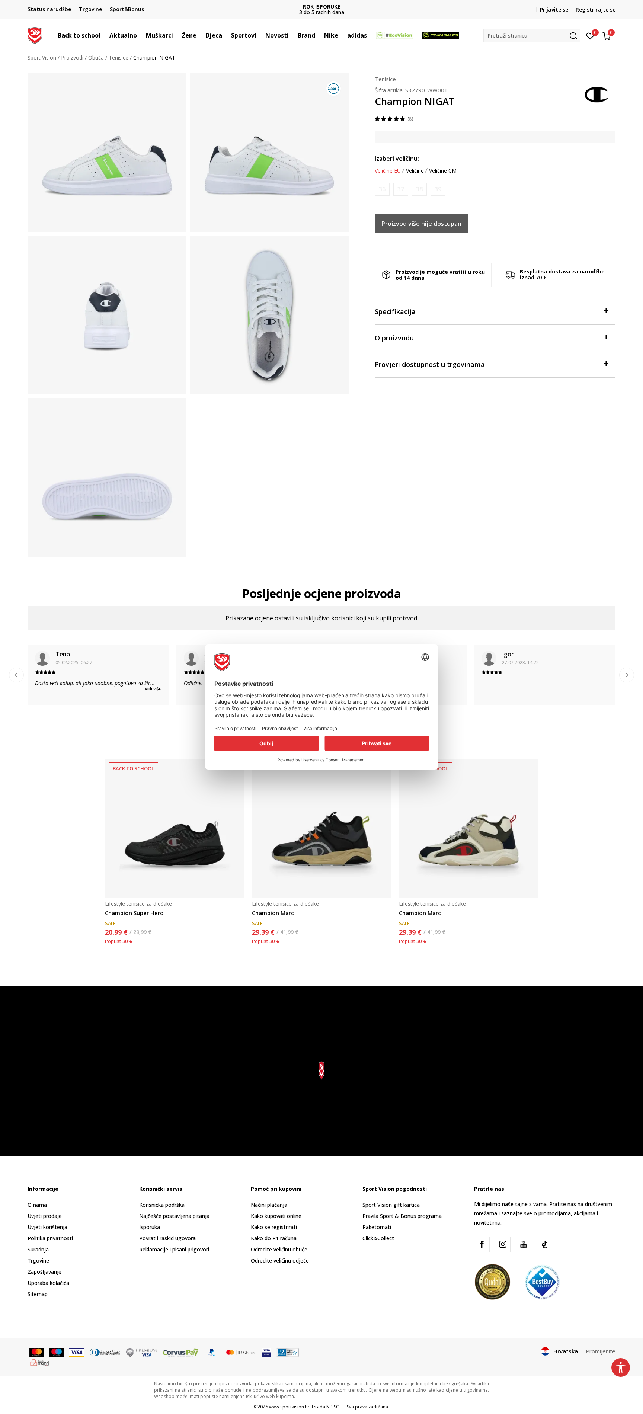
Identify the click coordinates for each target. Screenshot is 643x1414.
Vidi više (153, 688)
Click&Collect (378, 1238)
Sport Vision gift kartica (391, 1204)
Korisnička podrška (162, 1204)
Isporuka (149, 1227)
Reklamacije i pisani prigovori (174, 1249)
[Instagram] (502, 1244)
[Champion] (596, 94)
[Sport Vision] (35, 35)
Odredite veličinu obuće (279, 1249)
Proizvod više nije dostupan (421, 224)
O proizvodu (394, 337)
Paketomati (376, 1227)
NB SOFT (335, 1407)
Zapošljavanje (44, 1271)
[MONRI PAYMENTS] (39, 1362)
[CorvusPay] (180, 1352)
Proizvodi (72, 57)
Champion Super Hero (134, 912)
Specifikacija (395, 311)
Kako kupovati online (276, 1215)
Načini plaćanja (269, 1204)
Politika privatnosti (50, 1238)
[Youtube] (523, 1244)
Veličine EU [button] (388, 171)
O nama (37, 1204)
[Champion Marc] (321, 828)
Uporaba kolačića (48, 1282)
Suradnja (38, 1249)
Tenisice (118, 57)
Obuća (96, 57)
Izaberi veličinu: (397, 158)
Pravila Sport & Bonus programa (402, 1215)
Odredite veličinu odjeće (280, 1260)
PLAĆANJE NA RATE (321, 6)
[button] (104, 35)
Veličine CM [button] (443, 171)
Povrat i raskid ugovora (167, 1238)
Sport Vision (42, 57)
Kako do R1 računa (274, 1238)
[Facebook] (481, 1244)
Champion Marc (273, 912)
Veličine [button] (415, 171)
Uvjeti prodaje (45, 1215)
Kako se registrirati (274, 1227)
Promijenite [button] (600, 1351)
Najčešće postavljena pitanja (174, 1215)
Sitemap (38, 1294)
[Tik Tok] (544, 1244)
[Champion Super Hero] (174, 828)
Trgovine (38, 1260)
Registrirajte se (595, 9)
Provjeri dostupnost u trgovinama (430, 364)
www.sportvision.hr (289, 1407)
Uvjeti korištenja (47, 1227)
